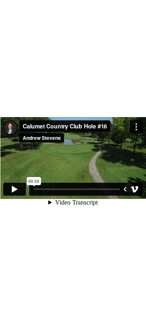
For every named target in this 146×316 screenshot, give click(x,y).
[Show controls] (125, 189)
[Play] (14, 189)
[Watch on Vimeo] (135, 189)
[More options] (136, 126)
